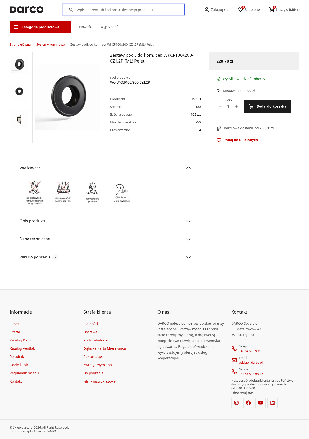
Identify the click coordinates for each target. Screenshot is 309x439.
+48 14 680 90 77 (251, 374)
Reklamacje (93, 356)
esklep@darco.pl (251, 362)
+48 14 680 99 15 (250, 351)
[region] (20, 97)
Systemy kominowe (50, 44)
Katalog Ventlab (22, 348)
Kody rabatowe (96, 340)
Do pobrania (94, 373)
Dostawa (90, 332)
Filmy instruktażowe (100, 381)
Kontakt (16, 381)
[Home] (26, 9)
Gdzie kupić (19, 364)
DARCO (195, 99)
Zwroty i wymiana (98, 364)
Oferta (15, 332)
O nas (14, 323)
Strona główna (20, 44)
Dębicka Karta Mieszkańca (105, 348)
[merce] (51, 431)
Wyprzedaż (109, 26)
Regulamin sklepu (24, 373)
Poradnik (17, 356)
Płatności (91, 323)
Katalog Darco (21, 340)
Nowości (86, 26)
